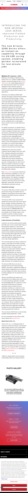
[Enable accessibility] (2, 487)
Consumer (9, 1)
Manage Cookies (14, 481)
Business (19, 1)
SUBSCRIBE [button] (14, 427)
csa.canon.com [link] (16, 318)
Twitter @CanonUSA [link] (8, 350)
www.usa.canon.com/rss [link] (12, 348)
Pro (14, 1)
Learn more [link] (14, 440)
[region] (14, 475)
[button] (14, 452)
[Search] (26, 4)
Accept (14, 489)
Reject (14, 485)
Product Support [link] (14, 413)
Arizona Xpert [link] (8, 172)
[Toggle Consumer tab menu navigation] (2, 4)
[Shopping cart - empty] (22, 4)
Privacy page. (4, 478)
